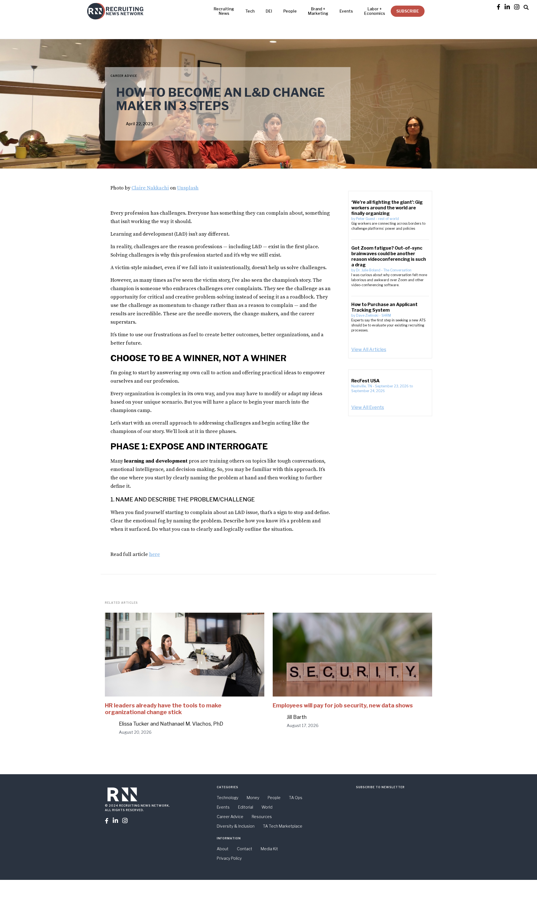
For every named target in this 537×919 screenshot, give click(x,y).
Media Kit (269, 848)
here (154, 554)
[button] (526, 6)
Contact (244, 848)
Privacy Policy (229, 858)
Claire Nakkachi (150, 188)
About (223, 848)
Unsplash (188, 188)
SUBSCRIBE (407, 11)
